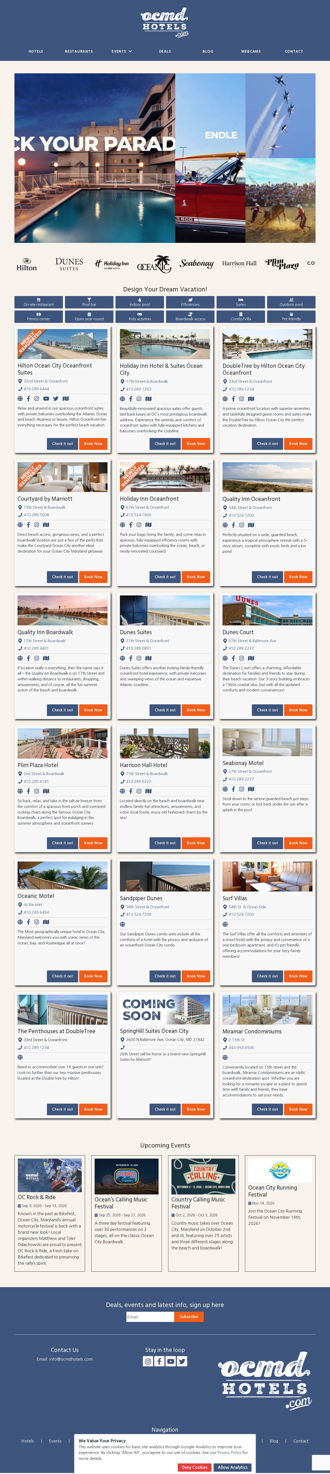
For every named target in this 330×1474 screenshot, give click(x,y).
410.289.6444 (36, 389)
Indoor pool (140, 304)
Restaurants (79, 52)
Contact (294, 52)
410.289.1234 (241, 389)
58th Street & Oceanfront (147, 907)
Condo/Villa (241, 319)
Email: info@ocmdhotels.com (65, 1359)
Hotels (36, 52)
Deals (165, 52)
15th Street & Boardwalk (44, 507)
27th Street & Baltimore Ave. (253, 641)
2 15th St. (237, 1040)
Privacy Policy (229, 1452)
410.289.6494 (36, 912)
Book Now (93, 443)
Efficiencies (190, 304)
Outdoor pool (291, 304)
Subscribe (189, 1317)
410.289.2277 (241, 648)
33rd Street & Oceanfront (250, 381)
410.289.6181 (36, 781)
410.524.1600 (138, 515)
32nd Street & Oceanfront (46, 381)
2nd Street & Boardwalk (44, 774)
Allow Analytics (233, 1467)
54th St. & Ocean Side (247, 907)
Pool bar (89, 304)
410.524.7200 (241, 515)
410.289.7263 (138, 389)
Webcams (251, 52)
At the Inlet (33, 904)
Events (119, 52)
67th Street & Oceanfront (147, 507)
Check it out (62, 443)
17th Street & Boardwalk (147, 381)
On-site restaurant (39, 304)
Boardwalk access (190, 319)
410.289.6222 (138, 781)
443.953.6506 (241, 1047)
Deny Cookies (195, 1467)
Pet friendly (291, 319)
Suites (241, 304)
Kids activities (140, 319)
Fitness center (38, 319)
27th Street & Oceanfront (147, 641)
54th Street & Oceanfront (250, 507)
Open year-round (89, 319)
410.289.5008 (36, 515)
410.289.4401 (36, 648)
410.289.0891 (138, 648)
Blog (208, 52)
